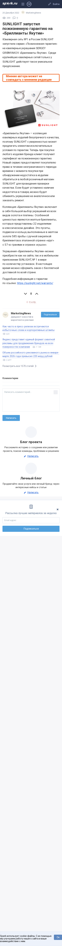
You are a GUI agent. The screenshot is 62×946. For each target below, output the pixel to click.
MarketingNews (21, 313)
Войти (56, 4)
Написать (33, 456)
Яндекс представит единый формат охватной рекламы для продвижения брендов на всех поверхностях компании (28, 343)
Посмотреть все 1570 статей (18, 366)
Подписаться (50, 314)
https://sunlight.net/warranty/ (35, 283)
